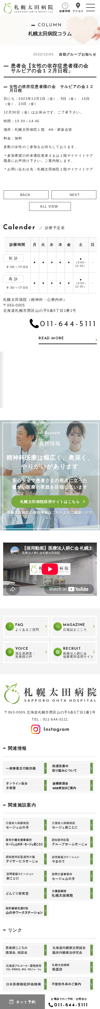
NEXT (75, 195)
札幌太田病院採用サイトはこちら (50, 502)
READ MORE (51, 338)
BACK (25, 195)
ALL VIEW (49, 206)
